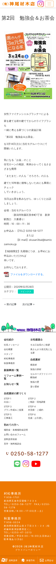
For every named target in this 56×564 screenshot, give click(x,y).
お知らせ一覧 (11, 384)
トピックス (25, 291)
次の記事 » (28, 304)
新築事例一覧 (11, 370)
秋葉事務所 (9, 363)
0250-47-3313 (22, 532)
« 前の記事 (10, 304)
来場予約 (30, 560)
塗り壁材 (34, 386)
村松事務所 (9, 358)
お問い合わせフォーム (15, 434)
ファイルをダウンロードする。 (27, 274)
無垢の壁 (34, 382)
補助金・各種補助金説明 (16, 429)
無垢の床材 (35, 369)
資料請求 (13, 560)
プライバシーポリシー (28, 549)
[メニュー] (49, 4)
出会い (7, 400)
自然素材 (35, 359)
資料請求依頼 (10, 439)
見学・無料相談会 (12, 443)
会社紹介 (9, 339)
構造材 (33, 364)
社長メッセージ (11, 344)
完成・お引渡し (35, 416)
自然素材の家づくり (15, 393)
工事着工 (8, 416)
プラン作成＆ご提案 (13, 408)
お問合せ (49, 560)
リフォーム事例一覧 (14, 377)
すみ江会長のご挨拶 (40, 344)
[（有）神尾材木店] (18, 4)
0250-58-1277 (30, 454)
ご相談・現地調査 (36, 400)
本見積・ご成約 (35, 408)
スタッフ (8, 354)
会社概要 (8, 349)
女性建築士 (36, 339)
